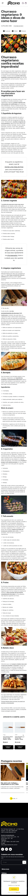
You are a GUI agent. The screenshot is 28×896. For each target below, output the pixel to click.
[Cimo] (13, 3)
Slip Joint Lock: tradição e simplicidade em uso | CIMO (10, 783)
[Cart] (26, 3)
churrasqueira (12, 255)
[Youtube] (10, 849)
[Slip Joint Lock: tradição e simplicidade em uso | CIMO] (12, 772)
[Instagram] (6, 849)
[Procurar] (23, 3)
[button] (23, 735)
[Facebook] (2, 849)
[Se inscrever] (24, 862)
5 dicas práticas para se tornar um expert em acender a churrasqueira (13, 702)
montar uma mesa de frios (14, 167)
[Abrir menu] (2, 3)
